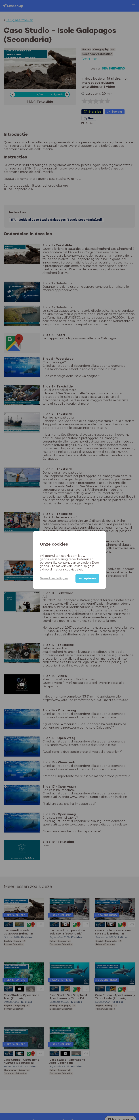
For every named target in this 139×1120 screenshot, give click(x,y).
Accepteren (87, 578)
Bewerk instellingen (54, 578)
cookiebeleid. (74, 569)
